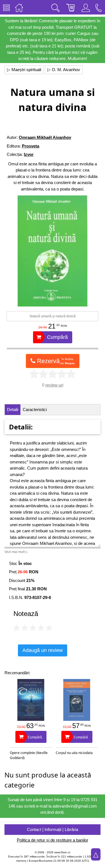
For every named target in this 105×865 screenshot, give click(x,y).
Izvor (29, 154)
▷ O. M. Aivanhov (63, 69)
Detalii (12, 409)
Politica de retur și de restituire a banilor (52, 840)
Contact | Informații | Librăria (52, 829)
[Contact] (98, 7)
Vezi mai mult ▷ (16, 552)
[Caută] (55, 7)
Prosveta (30, 146)
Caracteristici (35, 409)
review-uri (54, 385)
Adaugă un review (42, 650)
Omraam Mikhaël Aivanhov (45, 137)
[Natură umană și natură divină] (52, 251)
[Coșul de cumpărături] (70, 7)
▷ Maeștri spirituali (24, 69)
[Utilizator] (85, 7)
